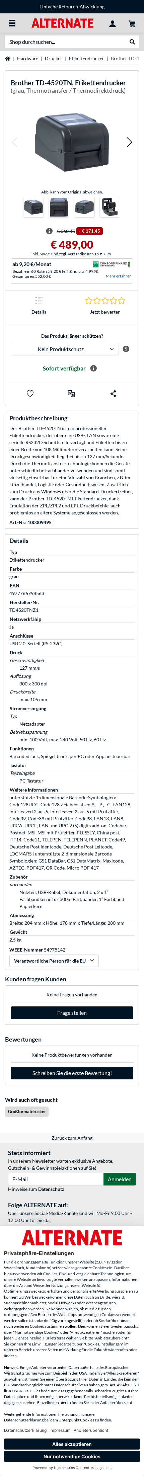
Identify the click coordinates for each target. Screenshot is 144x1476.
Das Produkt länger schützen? (72, 336)
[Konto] (112, 23)
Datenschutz (51, 1189)
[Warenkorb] (132, 23)
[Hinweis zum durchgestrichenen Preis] (49, 231)
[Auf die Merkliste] (30, 394)
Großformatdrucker (27, 1111)
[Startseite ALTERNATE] (62, 22)
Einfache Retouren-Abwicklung (72, 6)
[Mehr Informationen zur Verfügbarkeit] (93, 368)
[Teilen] (113, 394)
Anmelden (120, 1179)
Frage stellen (72, 1012)
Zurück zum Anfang (72, 1138)
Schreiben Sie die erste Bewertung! (72, 1073)
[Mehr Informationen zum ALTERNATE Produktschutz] (126, 349)
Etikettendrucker (86, 58)
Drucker (53, 58)
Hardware (27, 58)
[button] (14, 142)
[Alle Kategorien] (12, 23)
